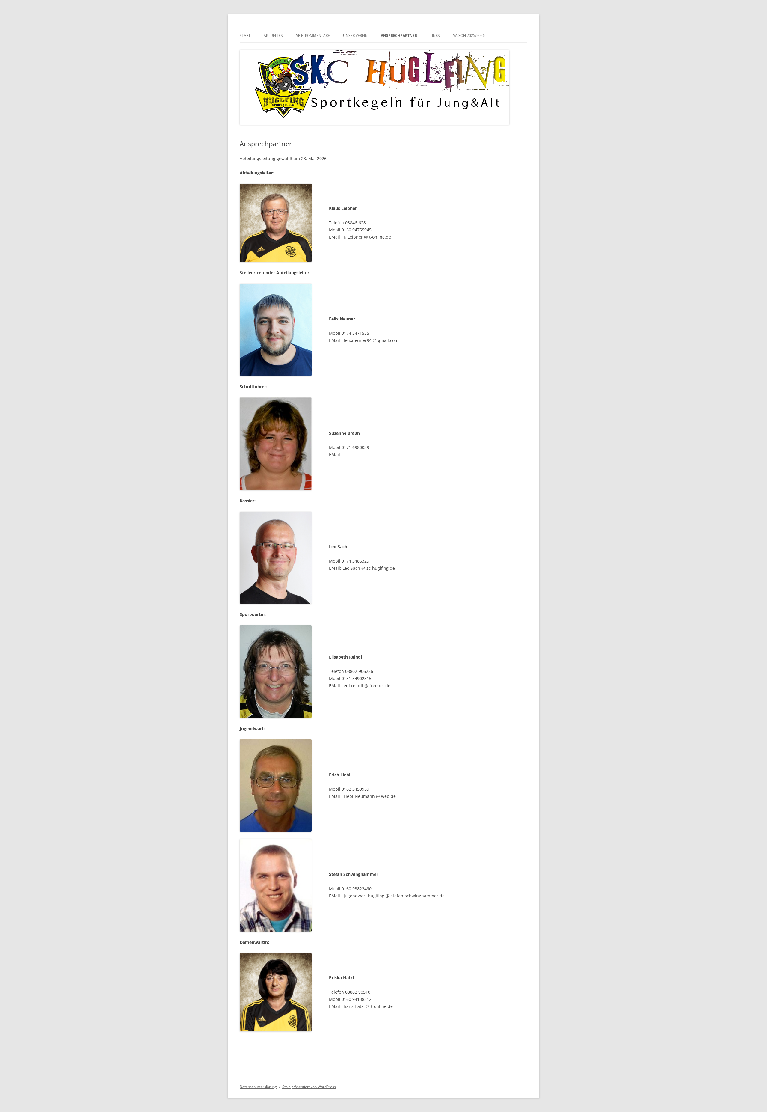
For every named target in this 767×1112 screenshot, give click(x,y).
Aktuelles (273, 35)
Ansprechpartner (399, 35)
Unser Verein (355, 35)
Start (245, 35)
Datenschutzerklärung (258, 1086)
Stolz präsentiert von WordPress (309, 1086)
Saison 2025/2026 (469, 35)
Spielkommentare (313, 35)
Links (435, 35)
